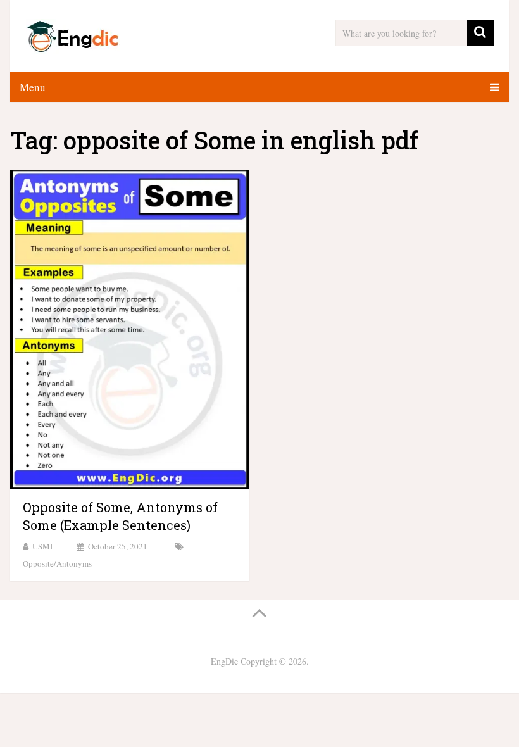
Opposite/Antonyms (57, 563)
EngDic (224, 661)
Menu (33, 87)
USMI (42, 546)
